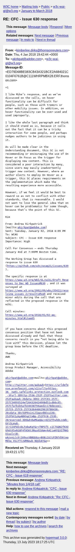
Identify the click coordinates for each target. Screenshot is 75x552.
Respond (56, 26)
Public (45, 6)
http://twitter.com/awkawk (24, 384)
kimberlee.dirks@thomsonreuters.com (42, 50)
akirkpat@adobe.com (26, 59)
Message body (38, 26)
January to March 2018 (36, 11)
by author (39, 521)
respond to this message (41, 508)
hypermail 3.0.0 (56, 537)
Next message (44, 35)
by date (60, 517)
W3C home (10, 6)
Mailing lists (30, 6)
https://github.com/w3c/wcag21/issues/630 (37, 265)
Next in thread (45, 39)
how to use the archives (30, 526)
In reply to (27, 39)
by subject (24, 521)
